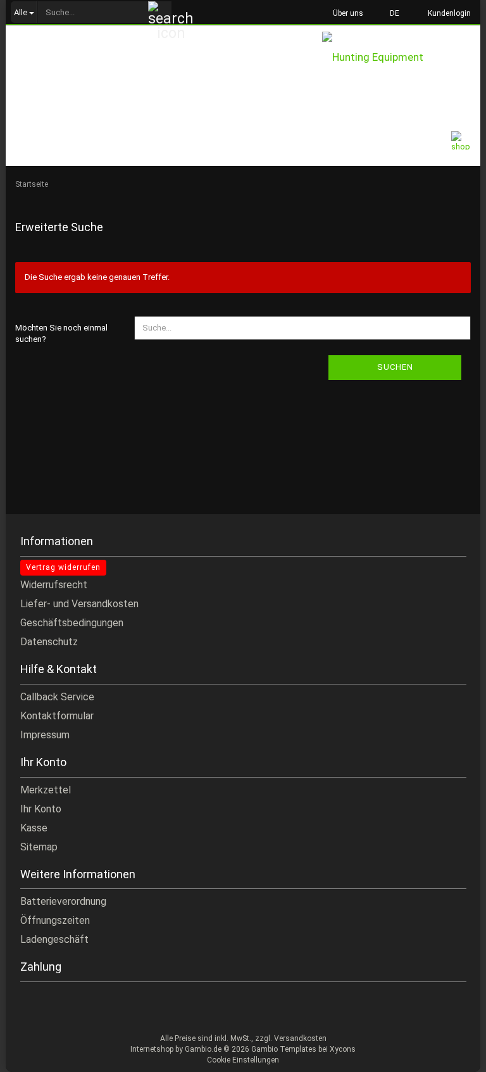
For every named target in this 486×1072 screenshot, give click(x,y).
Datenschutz (49, 642)
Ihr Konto (40, 809)
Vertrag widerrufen (63, 567)
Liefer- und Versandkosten (79, 604)
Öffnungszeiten (55, 920)
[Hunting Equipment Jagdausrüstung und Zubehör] (401, 59)
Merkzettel (45, 790)
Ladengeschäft (54, 939)
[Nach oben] (451, 1053)
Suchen (395, 367)
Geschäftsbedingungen (71, 623)
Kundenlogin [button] (447, 13)
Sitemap (39, 847)
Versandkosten (300, 1038)
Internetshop (151, 1049)
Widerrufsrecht (53, 585)
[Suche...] (160, 12)
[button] (391, 12)
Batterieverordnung (63, 901)
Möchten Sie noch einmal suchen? (61, 333)
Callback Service (57, 697)
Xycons (343, 1049)
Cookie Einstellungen (243, 1060)
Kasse (33, 828)
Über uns (347, 13)
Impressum (45, 735)
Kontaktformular (57, 716)
